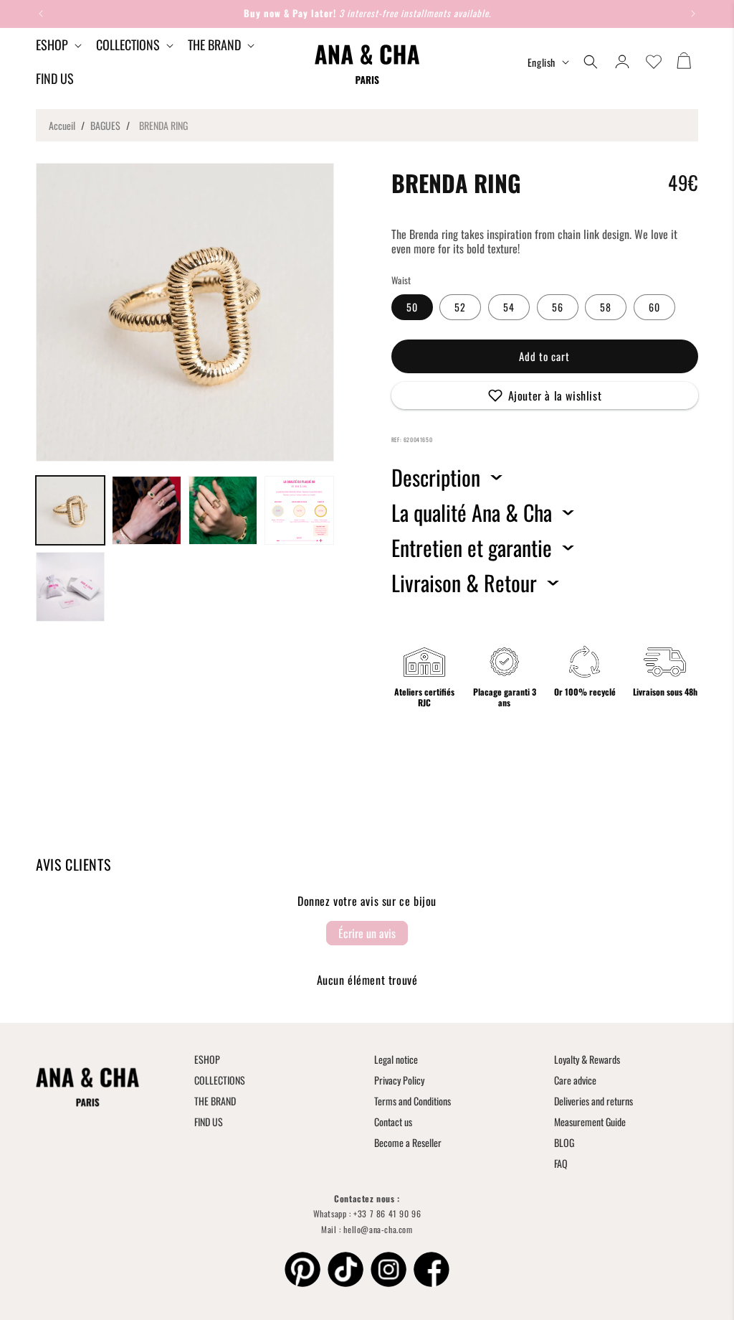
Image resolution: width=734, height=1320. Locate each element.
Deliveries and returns (593, 1100)
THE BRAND (215, 1100)
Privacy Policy (399, 1079)
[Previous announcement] (41, 13)
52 (460, 306)
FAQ (561, 1163)
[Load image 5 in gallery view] (70, 586)
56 (557, 306)
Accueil (62, 125)
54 (509, 306)
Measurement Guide (590, 1121)
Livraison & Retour (464, 583)
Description (435, 477)
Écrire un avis (367, 933)
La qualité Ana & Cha (471, 512)
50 (412, 306)
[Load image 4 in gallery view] (298, 510)
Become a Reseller (408, 1142)
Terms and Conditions (412, 1100)
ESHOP (207, 1059)
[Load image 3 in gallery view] (223, 510)
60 (654, 306)
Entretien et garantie (471, 547)
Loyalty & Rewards (587, 1059)
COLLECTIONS (219, 1079)
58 (605, 306)
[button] (57, 45)
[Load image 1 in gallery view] (70, 510)
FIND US (208, 1121)
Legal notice (396, 1059)
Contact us (393, 1121)
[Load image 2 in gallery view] (146, 510)
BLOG (564, 1142)
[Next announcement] (693, 13)
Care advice (575, 1079)
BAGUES (105, 125)
